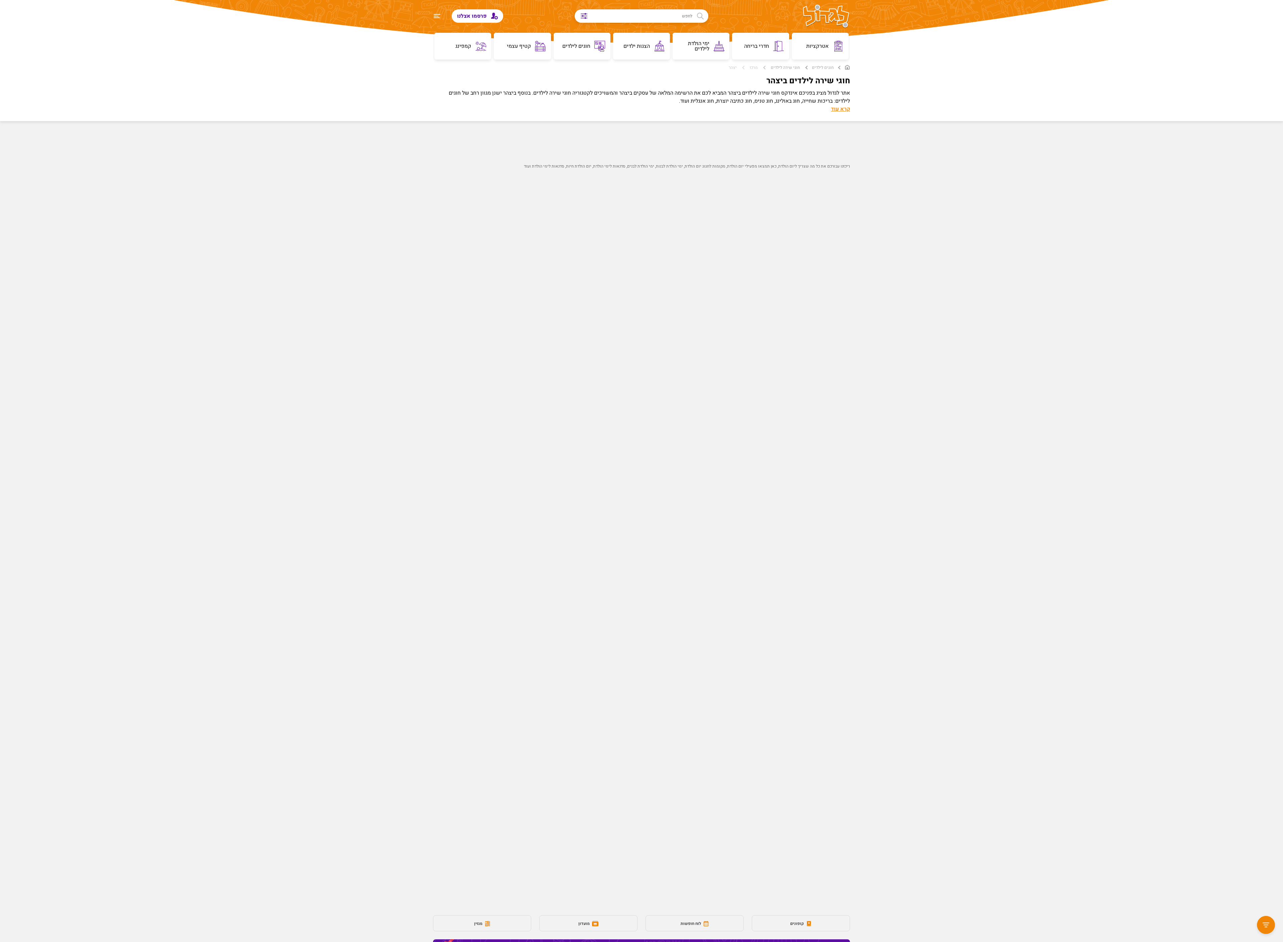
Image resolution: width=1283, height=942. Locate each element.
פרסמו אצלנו (472, 16)
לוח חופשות (691, 924)
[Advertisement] (653, 293)
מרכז (754, 67)
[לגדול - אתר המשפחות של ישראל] (826, 17)
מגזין (478, 924)
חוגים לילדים (823, 67)
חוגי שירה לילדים (785, 67)
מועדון (584, 924)
